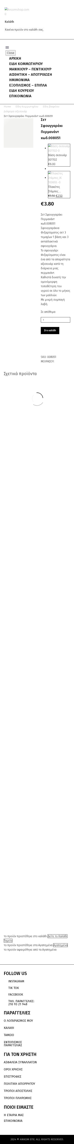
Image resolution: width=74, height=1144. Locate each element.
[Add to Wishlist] (44, 346)
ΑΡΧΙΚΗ (15, 58)
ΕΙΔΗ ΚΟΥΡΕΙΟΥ (21, 90)
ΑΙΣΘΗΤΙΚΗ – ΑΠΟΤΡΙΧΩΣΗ (30, 74)
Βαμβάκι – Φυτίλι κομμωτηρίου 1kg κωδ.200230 (52, 433)
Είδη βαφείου (51, 106)
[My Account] (61, 9)
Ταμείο (8, 940)
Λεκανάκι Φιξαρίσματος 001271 (22, 917)
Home (7, 106)
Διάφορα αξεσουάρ (15, 111)
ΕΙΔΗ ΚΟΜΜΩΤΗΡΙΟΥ (26, 64)
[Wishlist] (67, 9)
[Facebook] (57, 360)
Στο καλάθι (50, 330)
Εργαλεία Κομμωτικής (51, 813)
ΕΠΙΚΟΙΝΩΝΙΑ (20, 96)
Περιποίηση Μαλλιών (55, 504)
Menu (7, 47)
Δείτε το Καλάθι (57, 936)
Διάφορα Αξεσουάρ (51, 419)
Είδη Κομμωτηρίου (26, 106)
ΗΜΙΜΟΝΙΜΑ (19, 80)
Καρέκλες (51, 717)
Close (10, 53)
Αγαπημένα (60, 945)
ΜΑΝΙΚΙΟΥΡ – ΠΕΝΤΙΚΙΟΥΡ (30, 69)
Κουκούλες (22, 522)
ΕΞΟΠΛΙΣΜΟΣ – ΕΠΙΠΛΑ (28, 85)
